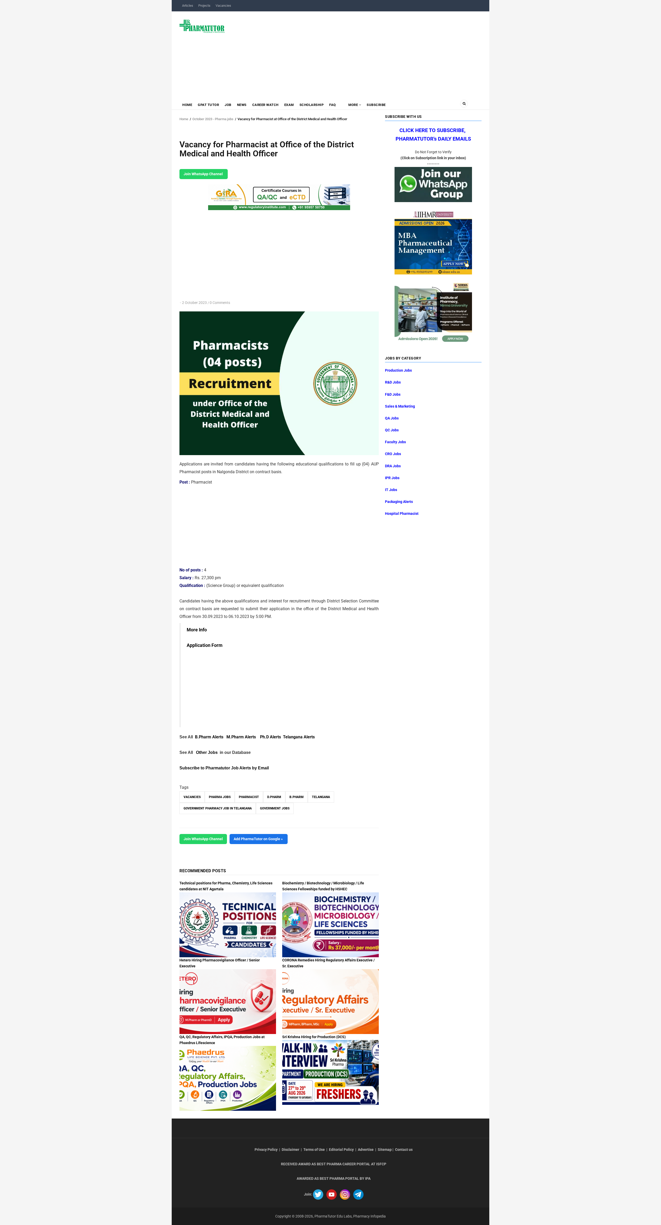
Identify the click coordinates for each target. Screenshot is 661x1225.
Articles (187, 5)
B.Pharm (296, 797)
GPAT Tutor (208, 105)
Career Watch (265, 105)
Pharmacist (249, 797)
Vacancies (223, 5)
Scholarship (312, 105)
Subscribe (376, 105)
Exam (289, 105)
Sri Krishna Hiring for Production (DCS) (314, 1037)
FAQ (332, 105)
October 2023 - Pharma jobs (212, 119)
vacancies (192, 797)
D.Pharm (274, 797)
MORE (353, 105)
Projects (204, 5)
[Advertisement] (356, 53)
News (242, 105)
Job (228, 105)
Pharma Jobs (220, 797)
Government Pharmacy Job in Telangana (218, 808)
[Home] (202, 26)
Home (187, 105)
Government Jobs (274, 808)
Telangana (321, 797)
